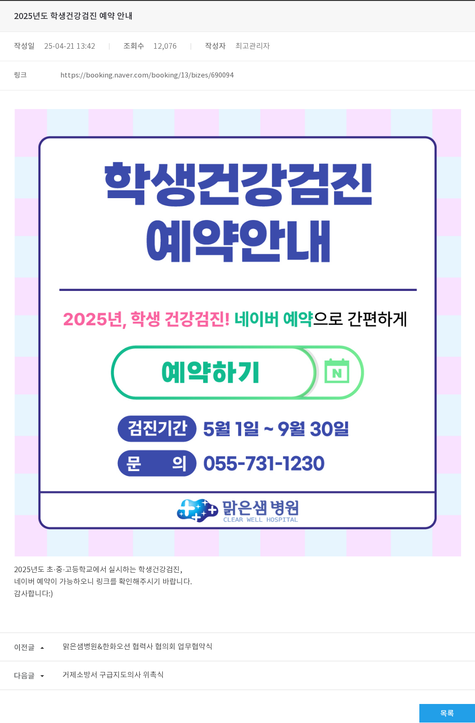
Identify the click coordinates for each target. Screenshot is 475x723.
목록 (447, 714)
